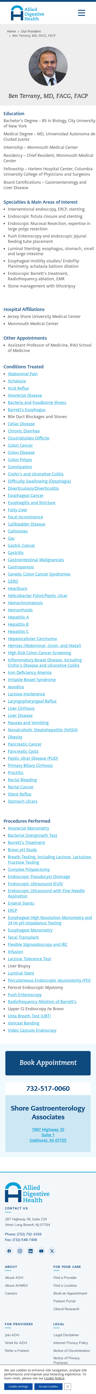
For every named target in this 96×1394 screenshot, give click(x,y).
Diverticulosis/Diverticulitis (33, 488)
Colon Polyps (20, 459)
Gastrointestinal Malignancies (36, 560)
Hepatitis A (18, 617)
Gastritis (16, 552)
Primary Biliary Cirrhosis (30, 765)
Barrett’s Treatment (26, 842)
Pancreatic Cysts (23, 751)
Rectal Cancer (20, 787)
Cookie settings (18, 1386)
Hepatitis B (18, 624)
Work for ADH (16, 1343)
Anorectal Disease (25, 395)
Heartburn (17, 588)
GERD (13, 581)
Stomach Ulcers (23, 801)
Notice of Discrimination (71, 1351)
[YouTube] (41, 1251)
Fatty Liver (17, 510)
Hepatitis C (18, 631)
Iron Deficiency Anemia (30, 672)
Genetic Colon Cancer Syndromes (39, 574)
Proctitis (15, 772)
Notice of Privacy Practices (66, 1360)
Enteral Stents (21, 903)
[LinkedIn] (30, 1251)
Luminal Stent (21, 973)
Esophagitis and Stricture (31, 502)
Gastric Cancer (21, 545)
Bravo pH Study (22, 849)
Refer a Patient (17, 1351)
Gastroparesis (21, 567)
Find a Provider (65, 1277)
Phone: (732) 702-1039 (23, 1234)
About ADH (14, 1277)
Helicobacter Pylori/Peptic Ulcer (37, 595)
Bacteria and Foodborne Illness (37, 402)
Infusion (15, 951)
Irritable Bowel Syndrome (32, 679)
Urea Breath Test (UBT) (29, 1016)
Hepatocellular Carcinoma (32, 638)
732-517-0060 (48, 1088)
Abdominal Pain (23, 374)
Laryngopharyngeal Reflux (32, 701)
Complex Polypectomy (29, 869)
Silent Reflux (19, 794)
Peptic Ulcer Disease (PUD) (33, 758)
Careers (11, 1293)
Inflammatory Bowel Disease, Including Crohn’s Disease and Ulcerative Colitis (45, 662)
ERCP (12, 910)
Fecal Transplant (23, 937)
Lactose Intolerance (26, 694)
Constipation (20, 467)
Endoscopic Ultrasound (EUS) (35, 884)
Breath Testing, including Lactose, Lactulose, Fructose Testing (50, 859)
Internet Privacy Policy (70, 1343)
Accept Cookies (48, 1386)
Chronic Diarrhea (24, 431)
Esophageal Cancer (26, 495)
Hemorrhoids (20, 610)
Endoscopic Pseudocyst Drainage (39, 876)
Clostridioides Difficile (28, 438)
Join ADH (12, 1335)
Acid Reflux (18, 388)
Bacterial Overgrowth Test (32, 835)
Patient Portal (64, 1301)
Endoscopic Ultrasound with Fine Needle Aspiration (46, 893)
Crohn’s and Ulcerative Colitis (36, 474)
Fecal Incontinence (25, 517)
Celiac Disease (21, 424)
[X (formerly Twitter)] (52, 1251)
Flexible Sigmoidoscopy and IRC (37, 944)
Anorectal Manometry (28, 828)
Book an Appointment (70, 1293)
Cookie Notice (54, 1378)
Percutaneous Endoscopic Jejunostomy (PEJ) (49, 980)
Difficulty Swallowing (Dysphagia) (39, 481)
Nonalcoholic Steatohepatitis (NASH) (43, 730)
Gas (11, 538)
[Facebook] (9, 1251)
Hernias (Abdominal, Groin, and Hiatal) (44, 645)
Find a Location (65, 1285)
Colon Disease (21, 452)
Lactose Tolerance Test (29, 959)
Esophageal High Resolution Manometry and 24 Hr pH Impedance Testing (50, 920)
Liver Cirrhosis (21, 708)
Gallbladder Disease (26, 524)
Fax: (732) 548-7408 (21, 1240)
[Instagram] (20, 1251)
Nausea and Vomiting (28, 722)
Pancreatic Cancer (25, 744)
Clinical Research (66, 1309)
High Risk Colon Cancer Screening (39, 653)
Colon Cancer (20, 445)
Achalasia (17, 381)
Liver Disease (20, 715)
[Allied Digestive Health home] (48, 1192)
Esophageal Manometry (30, 930)
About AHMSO (16, 1285)
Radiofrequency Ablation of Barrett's (42, 1001)
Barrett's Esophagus (27, 409)
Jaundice (16, 687)
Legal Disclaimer (66, 1335)
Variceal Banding (23, 1023)
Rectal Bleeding (22, 780)
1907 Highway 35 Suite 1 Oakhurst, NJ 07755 (48, 1135)
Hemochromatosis (25, 603)
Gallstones (18, 531)
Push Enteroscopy (25, 994)
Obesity (15, 737)
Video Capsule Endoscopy (32, 1030)
